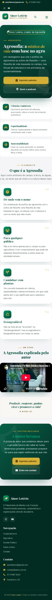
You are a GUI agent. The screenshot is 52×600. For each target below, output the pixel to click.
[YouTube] (9, 8)
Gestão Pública (10, 543)
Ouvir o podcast (28, 89)
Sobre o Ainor (9, 547)
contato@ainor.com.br (16, 570)
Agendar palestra (28, 80)
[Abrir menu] (45, 16)
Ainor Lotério (16, 595)
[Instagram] (4, 8)
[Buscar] (34, 16)
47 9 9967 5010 (34, 2)
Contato (6, 552)
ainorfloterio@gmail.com (17, 565)
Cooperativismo (10, 534)
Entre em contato (28, 470)
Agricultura (8, 538)
